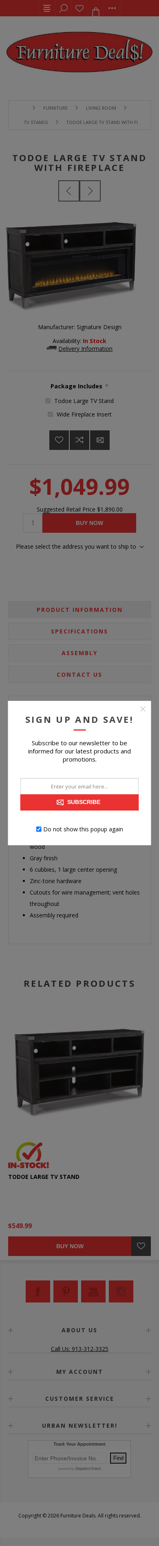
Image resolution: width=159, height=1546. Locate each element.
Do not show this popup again (83, 829)
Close (143, 709)
